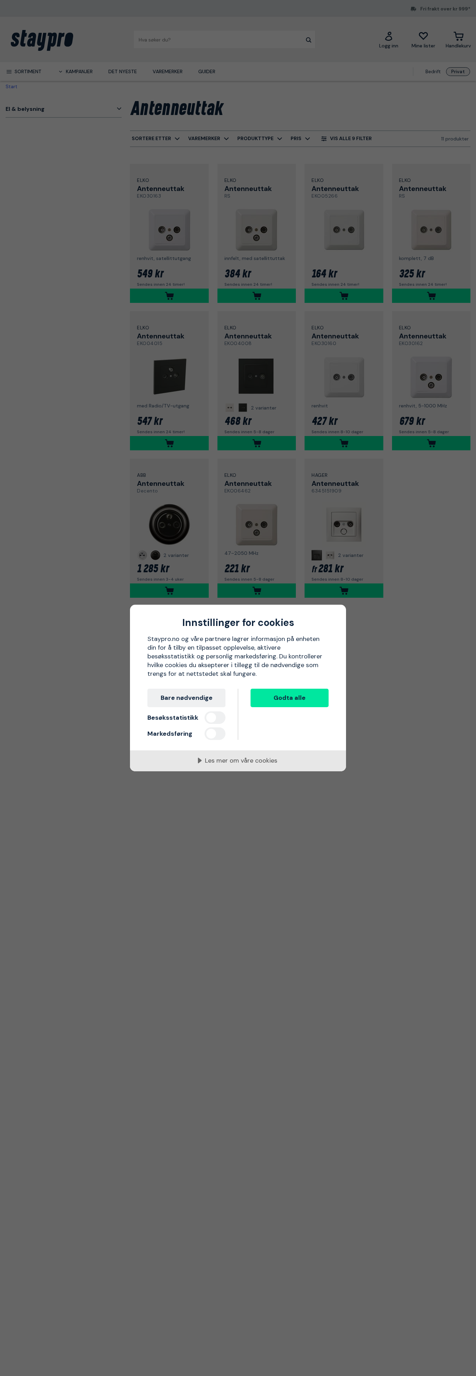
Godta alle (290, 698)
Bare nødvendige (187, 698)
